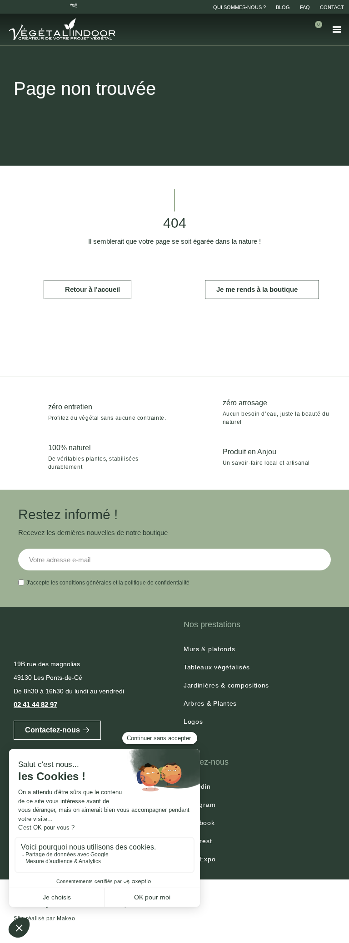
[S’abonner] (319, 559)
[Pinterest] (57, 5)
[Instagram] (24, 5)
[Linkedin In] (8, 5)
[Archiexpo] (73, 5)
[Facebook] (41, 5)
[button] (288, 29)
